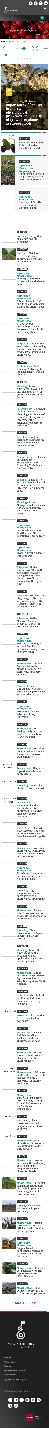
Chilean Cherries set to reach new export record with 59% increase (31, 691)
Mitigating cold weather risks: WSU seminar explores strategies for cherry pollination (31, 1077)
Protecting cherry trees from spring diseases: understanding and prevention (31, 852)
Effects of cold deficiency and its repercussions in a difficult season (30, 1272)
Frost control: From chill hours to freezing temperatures (31, 1290)
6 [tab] (20, 55)
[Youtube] (46, 3)
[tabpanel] (18, 49)
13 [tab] (40, 55)
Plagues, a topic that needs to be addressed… (30, 771)
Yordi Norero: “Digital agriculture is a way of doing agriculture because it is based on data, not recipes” (31, 601)
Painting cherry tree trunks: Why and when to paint (31, 281)
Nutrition (17, 48)
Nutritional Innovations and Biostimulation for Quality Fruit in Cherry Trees (30, 393)
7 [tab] (23, 55)
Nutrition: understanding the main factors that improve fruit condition (31, 753)
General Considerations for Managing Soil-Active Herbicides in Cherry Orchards (30, 669)
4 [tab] (14, 55)
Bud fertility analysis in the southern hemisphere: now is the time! (29, 733)
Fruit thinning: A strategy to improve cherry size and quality (31, 370)
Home (4, 41)
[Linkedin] (36, 3)
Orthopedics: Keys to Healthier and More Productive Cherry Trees (31, 533)
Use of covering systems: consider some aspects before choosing (31, 876)
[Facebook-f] (31, 3)
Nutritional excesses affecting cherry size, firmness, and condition (29, 257)
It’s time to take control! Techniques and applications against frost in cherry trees (31, 955)
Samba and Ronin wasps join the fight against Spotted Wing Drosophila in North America (31, 978)
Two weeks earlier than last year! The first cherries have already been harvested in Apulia (31, 832)
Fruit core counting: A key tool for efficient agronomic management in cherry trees (31, 648)
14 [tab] (43, 55)
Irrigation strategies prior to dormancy (29, 238)
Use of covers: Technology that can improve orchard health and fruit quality (30, 328)
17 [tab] (24, 58)
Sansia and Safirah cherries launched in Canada (31, 145)
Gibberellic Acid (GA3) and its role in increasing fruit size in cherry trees (31, 303)
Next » (35, 1303)
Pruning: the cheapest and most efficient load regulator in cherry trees (30, 1227)
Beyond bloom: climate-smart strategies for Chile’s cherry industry (29, 1057)
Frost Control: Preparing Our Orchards (31, 554)
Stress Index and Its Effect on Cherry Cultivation (28, 714)
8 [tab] (26, 55)
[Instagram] (41, 3)
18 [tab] (27, 58)
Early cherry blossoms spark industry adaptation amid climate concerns (31, 1125)
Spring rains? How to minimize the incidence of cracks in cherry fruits (31, 914)
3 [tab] (11, 55)
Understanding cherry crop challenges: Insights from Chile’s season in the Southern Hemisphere (31, 1103)
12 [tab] (37, 55)
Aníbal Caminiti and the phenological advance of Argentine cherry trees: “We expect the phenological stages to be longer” (31, 417)
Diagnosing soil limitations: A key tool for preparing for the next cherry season (31, 175)
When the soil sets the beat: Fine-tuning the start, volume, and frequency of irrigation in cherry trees (31, 349)
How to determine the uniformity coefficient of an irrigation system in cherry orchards (31, 1165)
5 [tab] (17, 55)
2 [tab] (8, 55)
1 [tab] (6, 55)
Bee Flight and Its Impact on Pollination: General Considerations (30, 441)
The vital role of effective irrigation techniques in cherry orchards (31, 1000)
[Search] (42, 18)
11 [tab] (34, 55)
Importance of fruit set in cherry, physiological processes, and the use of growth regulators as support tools (24, 114)
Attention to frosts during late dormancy (31, 1018)
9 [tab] (29, 55)
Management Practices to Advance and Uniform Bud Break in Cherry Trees (31, 509)
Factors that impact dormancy (28, 1209)
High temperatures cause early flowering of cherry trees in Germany (31, 895)
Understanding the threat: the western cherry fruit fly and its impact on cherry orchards (29, 810)
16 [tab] (21, 58)
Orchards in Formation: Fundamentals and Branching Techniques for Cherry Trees (31, 462)
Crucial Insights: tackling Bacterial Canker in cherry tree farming (29, 1037)
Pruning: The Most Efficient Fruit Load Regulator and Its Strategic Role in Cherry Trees (31, 485)
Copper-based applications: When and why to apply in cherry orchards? (30, 1252)
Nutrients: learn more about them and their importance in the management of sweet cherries (31, 1188)
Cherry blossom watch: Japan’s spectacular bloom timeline (30, 934)
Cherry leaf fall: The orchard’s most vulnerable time (30, 205)
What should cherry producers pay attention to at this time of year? (31, 1144)
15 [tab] (19, 58)
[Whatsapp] (33, 1400)
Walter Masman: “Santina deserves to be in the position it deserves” (28, 622)
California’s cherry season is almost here (30, 788)
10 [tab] (31, 55)
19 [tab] (30, 58)
